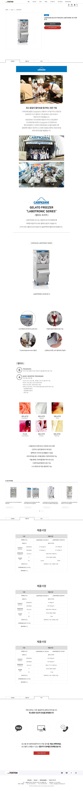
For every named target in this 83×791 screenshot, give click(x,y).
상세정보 (12, 61)
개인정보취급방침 (43, 780)
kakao (62, 773)
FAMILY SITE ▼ (52, 780)
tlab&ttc (52, 1)
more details (9, 507)
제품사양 (27, 61)
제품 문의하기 (52, 24)
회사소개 (34, 1)
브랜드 (46, 1)
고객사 (40, 1)
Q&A (41, 61)
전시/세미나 (60, 1)
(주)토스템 (29, 780)
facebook (71, 773)
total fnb (12, 773)
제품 (28, 1)
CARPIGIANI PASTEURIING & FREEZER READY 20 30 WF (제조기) (69, 503)
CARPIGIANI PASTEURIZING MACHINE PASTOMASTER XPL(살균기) (32, 503)
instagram (76, 773)
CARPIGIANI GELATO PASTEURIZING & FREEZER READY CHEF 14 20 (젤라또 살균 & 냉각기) (13, 503)
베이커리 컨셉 (68, 1)
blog (66, 773)
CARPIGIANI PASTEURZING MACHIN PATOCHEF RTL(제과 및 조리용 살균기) (50, 503)
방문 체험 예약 (41, 753)
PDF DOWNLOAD (53, 27)
